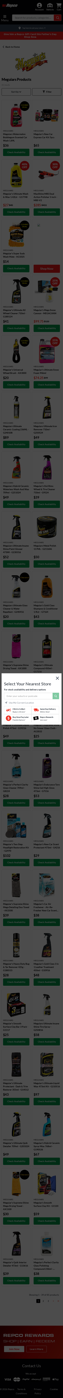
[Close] (57, 678)
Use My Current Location (21, 702)
